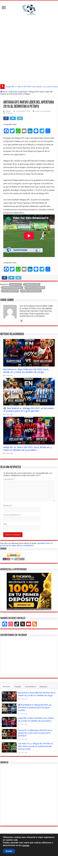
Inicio (4, 92)
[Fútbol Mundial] (29, 9)
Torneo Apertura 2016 (31, 291)
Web (5, 524)
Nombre (7, 505)
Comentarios (30, 686)
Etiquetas (43, 686)
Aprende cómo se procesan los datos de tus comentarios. (26, 544)
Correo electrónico (12, 515)
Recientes (7, 686)
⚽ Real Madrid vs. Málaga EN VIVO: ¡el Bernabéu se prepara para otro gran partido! (28, 409)
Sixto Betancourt (10, 291)
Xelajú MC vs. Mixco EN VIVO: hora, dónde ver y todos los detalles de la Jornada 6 (27, 448)
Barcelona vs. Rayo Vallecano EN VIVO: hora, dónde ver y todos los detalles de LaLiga (26, 370)
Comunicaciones (32, 284)
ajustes (25, 845)
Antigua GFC (16, 284)
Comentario (9, 479)
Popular (17, 686)
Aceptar (9, 851)
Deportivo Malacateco (12, 288)
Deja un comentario (43, 111)
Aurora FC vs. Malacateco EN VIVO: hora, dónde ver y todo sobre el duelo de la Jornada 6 (35, 733)
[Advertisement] (29, 47)
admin (8, 111)
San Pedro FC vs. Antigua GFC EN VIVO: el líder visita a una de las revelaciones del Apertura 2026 (35, 746)
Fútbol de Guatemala (18, 92)
